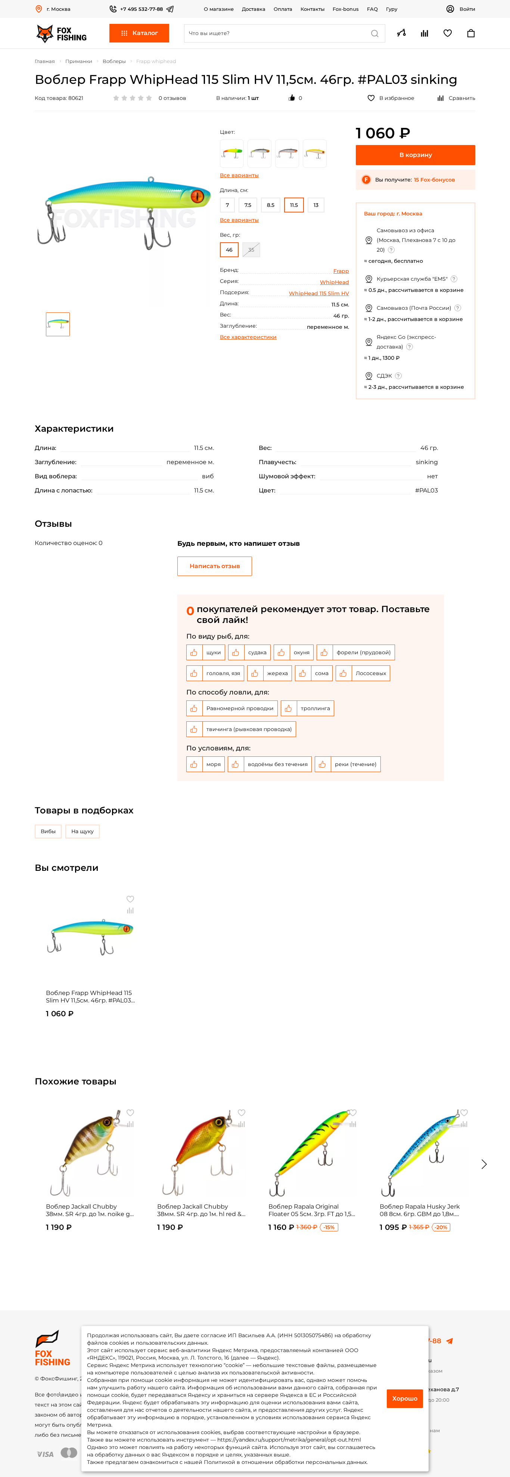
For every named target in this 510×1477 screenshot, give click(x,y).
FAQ (372, 9)
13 (316, 205)
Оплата (283, 9)
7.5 (248, 205)
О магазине (219, 9)
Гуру (391, 9)
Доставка (253, 9)
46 (229, 249)
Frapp (341, 271)
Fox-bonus (346, 9)
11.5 (294, 205)
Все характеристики (248, 337)
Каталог (145, 33)
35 (251, 249)
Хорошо (404, 1398)
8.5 (270, 205)
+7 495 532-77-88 (141, 9)
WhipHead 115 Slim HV (319, 293)
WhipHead (334, 282)
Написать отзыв (215, 566)
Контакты (312, 9)
